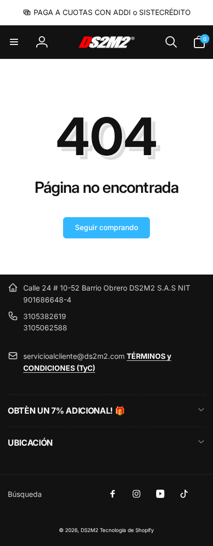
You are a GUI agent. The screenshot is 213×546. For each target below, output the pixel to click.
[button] (14, 42)
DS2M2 (89, 530)
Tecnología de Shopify (127, 530)
